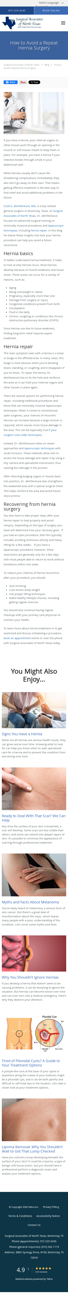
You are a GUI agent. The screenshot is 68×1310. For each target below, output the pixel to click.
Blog (47, 64)
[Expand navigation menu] (63, 23)
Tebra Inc (33, 1207)
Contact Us (34, 1225)
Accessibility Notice (48, 1216)
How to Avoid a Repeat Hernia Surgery (32, 66)
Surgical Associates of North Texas (21, 64)
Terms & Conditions (20, 1216)
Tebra (50, 1279)
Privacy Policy (51, 1207)
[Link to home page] (29, 23)
